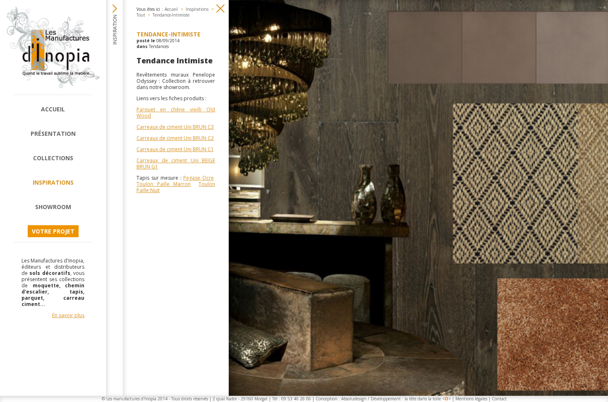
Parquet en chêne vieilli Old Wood (175, 112)
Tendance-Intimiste (171, 15)
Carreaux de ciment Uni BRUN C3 (175, 126)
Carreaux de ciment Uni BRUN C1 (175, 149)
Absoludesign (353, 399)
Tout (140, 15)
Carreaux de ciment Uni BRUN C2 (175, 138)
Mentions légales (471, 399)
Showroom (53, 207)
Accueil (53, 109)
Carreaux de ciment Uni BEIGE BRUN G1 (175, 163)
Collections (53, 158)
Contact (499, 399)
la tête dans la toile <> (428, 399)
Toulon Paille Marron (163, 184)
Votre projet (53, 231)
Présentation (53, 133)
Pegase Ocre (198, 177)
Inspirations (53, 182)
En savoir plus (68, 315)
